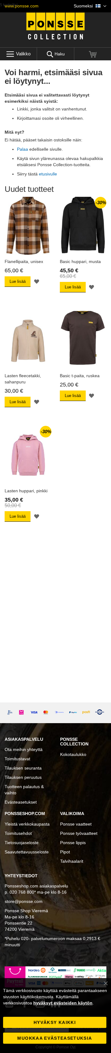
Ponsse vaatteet (76, 824)
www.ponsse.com (22, 5)
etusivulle (48, 173)
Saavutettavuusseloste (27, 851)
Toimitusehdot (18, 833)
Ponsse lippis (73, 842)
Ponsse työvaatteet (78, 833)
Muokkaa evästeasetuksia (54, 1038)
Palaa (22, 149)
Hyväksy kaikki (55, 1022)
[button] (90, 6)
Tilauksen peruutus (23, 777)
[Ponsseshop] (55, 26)
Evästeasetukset (21, 802)
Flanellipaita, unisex (24, 261)
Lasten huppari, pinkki (26, 490)
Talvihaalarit (71, 861)
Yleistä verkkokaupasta (27, 824)
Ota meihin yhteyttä (24, 749)
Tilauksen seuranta (23, 768)
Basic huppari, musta (80, 261)
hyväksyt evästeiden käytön (62, 1002)
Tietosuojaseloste (22, 842)
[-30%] (83, 253)
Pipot (65, 851)
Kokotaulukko (73, 754)
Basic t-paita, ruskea (80, 375)
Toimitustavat (17, 758)
